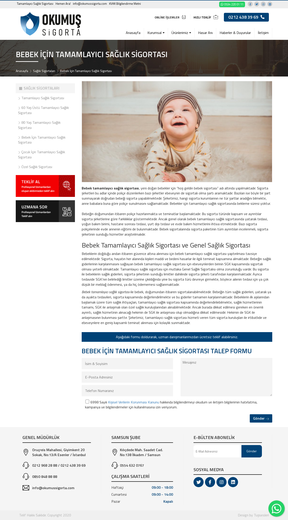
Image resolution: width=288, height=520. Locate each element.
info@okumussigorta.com (90, 3)
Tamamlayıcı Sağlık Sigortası (35, 3)
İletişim (263, 32)
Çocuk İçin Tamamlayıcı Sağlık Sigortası (41, 154)
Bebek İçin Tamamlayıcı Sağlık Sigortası (41, 140)
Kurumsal (154, 32)
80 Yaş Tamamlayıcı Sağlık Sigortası (39, 125)
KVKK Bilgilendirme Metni (125, 3)
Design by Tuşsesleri (253, 515)
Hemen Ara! (63, 3)
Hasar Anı (205, 32)
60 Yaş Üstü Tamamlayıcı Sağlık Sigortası (43, 110)
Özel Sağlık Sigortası (36, 166)
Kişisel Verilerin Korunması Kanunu (133, 402)
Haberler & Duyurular (235, 32)
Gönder (259, 418)
